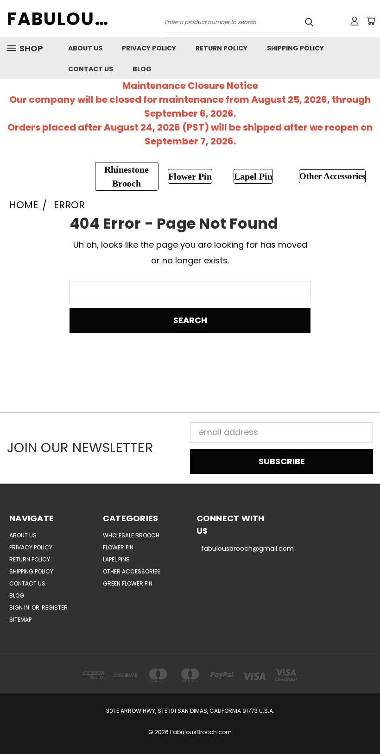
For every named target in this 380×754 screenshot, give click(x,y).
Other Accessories (132, 571)
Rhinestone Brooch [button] (126, 176)
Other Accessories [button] (332, 176)
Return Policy (221, 48)
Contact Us (90, 69)
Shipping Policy (295, 48)
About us (85, 48)
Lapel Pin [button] (253, 176)
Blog (142, 69)
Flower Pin (118, 547)
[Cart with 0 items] (370, 20)
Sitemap (20, 619)
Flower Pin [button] (190, 176)
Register (55, 607)
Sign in (20, 607)
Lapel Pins (116, 559)
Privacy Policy (149, 48)
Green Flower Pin (127, 583)
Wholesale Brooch (131, 535)
